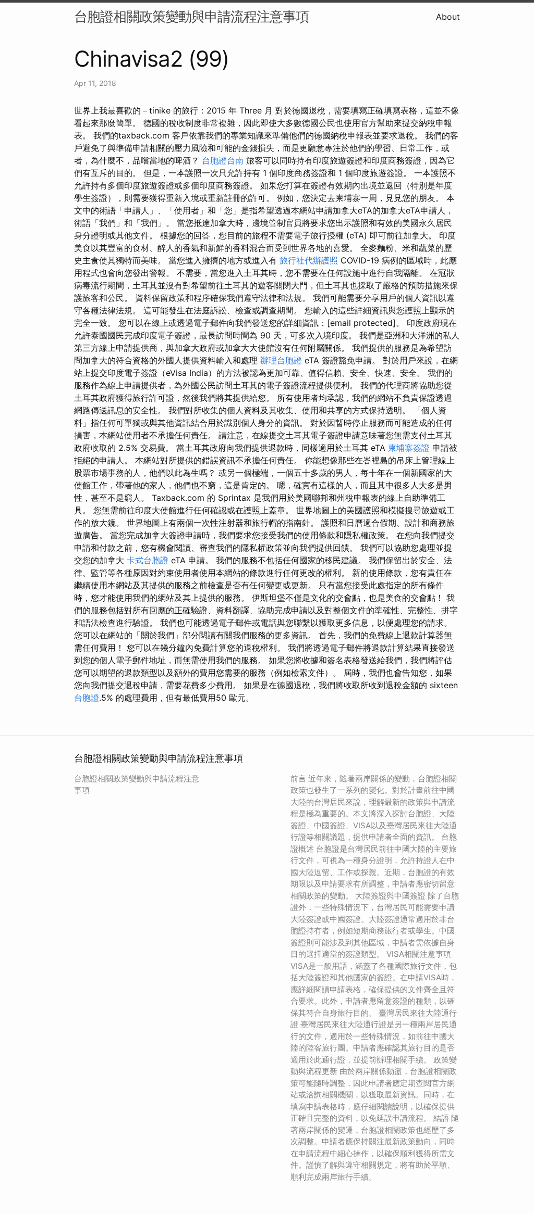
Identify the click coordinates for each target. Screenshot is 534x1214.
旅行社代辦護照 (309, 260)
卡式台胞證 (147, 560)
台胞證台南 (223, 160)
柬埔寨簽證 (409, 447)
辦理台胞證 (281, 360)
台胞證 (86, 697)
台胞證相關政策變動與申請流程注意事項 (191, 16)
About (448, 16)
